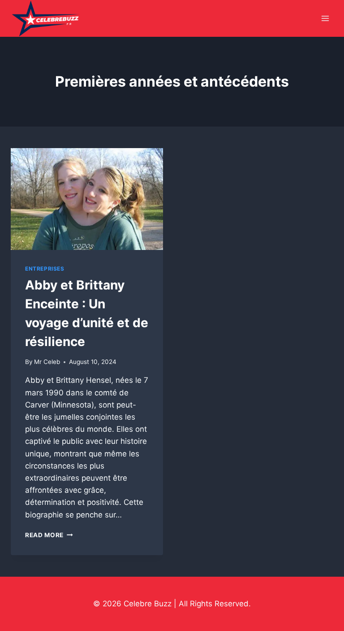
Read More (49, 535)
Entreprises (44, 268)
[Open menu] (325, 19)
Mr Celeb (47, 361)
